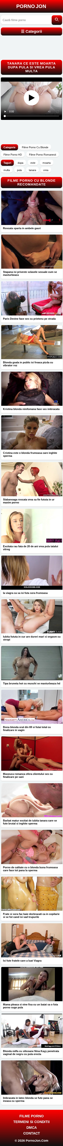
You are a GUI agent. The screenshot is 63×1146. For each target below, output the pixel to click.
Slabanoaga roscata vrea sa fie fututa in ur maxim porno (28, 501)
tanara (32, 170)
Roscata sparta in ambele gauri (22, 228)
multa (7, 170)
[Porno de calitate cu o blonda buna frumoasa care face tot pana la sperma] (31, 847)
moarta (47, 162)
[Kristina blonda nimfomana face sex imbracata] (31, 389)
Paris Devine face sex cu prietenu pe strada (29, 318)
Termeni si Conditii (31, 1122)
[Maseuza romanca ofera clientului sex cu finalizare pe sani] (31, 753)
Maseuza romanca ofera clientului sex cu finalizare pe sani (28, 775)
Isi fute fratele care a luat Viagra (22, 960)
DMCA (31, 1127)
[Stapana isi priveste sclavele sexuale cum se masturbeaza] (31, 252)
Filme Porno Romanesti (42, 154)
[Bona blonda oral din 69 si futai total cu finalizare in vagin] (31, 707)
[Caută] (57, 20)
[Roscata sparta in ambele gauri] (31, 208)
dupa (20, 162)
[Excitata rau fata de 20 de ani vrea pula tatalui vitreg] (31, 526)
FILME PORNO (31, 1116)
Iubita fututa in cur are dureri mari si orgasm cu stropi (32, 638)
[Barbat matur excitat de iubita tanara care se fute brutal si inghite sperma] (31, 800)
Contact (31, 1133)
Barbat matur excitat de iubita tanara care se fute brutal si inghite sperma (30, 822)
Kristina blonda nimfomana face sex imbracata (31, 409)
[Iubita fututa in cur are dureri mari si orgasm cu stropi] (31, 616)
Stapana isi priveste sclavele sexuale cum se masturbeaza (30, 273)
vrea (45, 170)
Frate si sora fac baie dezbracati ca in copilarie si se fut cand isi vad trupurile (31, 915)
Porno (31, 6)
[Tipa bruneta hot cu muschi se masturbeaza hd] (31, 663)
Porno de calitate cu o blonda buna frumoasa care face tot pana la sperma (30, 869)
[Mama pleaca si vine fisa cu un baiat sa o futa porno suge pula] (31, 984)
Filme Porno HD (13, 154)
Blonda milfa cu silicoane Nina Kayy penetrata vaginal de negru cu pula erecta (31, 1053)
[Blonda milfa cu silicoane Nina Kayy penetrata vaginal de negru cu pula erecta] (31, 1031)
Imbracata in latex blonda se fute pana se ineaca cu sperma (28, 1099)
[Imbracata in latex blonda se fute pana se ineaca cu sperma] (31, 1077)
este (32, 162)
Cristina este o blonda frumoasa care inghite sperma (30, 454)
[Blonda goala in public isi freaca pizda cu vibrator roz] (31, 342)
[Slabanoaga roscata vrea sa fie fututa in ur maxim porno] (31, 479)
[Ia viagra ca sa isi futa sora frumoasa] (31, 573)
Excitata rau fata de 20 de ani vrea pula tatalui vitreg (30, 548)
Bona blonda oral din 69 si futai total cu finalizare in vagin (27, 729)
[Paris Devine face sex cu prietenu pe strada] (31, 298)
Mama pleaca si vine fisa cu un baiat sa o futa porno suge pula (30, 1006)
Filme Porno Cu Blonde (35, 147)
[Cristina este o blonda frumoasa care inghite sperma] (31, 432)
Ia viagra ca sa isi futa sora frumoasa (25, 592)
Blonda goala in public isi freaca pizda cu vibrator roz (28, 364)
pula (19, 170)
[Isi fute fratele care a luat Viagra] (31, 940)
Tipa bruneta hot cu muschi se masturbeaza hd (31, 683)
